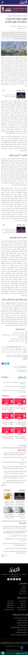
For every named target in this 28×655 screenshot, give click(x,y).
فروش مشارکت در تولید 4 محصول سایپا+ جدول (15, 548)
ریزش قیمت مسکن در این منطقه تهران (16, 341)
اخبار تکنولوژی (10, 605)
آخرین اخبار (22, 523)
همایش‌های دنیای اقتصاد (21, 632)
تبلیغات (23, 586)
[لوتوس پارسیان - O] (14, 653)
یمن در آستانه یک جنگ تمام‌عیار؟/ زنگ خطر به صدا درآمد (13, 458)
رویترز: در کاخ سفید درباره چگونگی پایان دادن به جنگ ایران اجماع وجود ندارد (14, 552)
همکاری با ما (22, 591)
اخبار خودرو (22, 605)
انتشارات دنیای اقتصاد (22, 630)
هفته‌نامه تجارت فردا (22, 625)
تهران (24, 358)
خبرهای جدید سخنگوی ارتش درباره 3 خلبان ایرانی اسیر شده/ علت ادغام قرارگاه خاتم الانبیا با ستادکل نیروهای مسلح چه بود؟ (13, 477)
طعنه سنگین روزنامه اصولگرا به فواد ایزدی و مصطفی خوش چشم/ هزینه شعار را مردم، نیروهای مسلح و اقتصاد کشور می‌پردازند (13, 481)
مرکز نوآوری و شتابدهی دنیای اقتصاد (18, 634)
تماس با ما (23, 589)
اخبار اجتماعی (10, 607)
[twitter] (16, 579)
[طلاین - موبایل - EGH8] (14, 9)
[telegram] (11, 579)
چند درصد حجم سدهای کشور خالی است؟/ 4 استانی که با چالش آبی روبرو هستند (14, 544)
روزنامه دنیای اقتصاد (22, 620)
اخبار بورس (22, 603)
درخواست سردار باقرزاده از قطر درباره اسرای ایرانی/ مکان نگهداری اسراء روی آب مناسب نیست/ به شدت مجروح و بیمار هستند (14, 527)
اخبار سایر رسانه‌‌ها (9, 609)
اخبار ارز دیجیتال (21, 609)
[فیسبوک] (2, 363)
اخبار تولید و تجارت (21, 607)
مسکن (8, 356)
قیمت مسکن (17, 356)
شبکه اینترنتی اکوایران (22, 623)
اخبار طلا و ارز (22, 601)
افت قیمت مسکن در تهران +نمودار (17, 339)
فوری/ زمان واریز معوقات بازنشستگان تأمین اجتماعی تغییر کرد (13, 463)
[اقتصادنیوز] (14, 569)
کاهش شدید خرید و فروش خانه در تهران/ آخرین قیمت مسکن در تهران (12, 336)
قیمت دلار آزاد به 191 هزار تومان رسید (17, 536)
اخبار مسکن (10, 603)
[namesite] (23, 2)
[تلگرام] (8, 363)
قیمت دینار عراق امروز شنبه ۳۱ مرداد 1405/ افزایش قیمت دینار (14, 539)
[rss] (8, 579)
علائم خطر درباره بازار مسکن (18, 332)
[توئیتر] (5, 363)
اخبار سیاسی (10, 601)
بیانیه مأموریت (21, 593)
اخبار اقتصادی (20, 26)
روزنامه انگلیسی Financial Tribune (19, 627)
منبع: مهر (21, 370)
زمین (24, 356)
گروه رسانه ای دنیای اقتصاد (20, 618)
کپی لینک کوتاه (23, 367)
